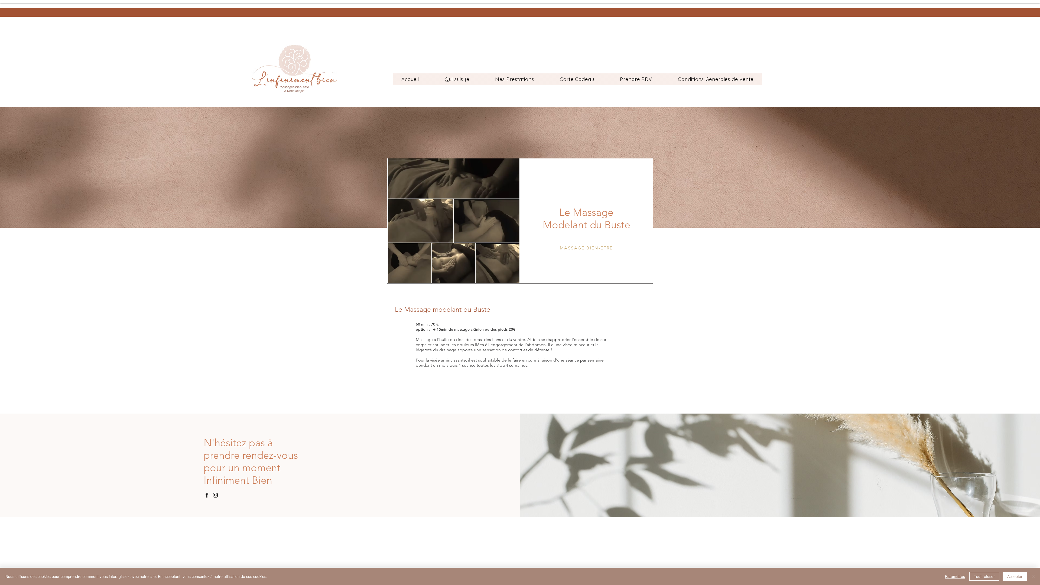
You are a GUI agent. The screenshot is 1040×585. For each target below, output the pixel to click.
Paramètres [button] (955, 576)
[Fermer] (1033, 576)
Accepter (1014, 576)
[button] (515, 79)
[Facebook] (207, 495)
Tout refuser (984, 576)
